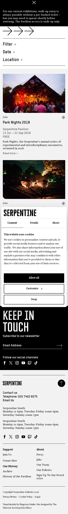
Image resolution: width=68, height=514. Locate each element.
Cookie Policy (25, 497)
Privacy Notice (10, 497)
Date (7, 52)
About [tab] (55, 223)
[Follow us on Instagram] (17, 363)
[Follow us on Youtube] (23, 363)
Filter (8, 44)
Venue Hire (10, 461)
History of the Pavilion (17, 476)
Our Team (42, 465)
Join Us (7, 454)
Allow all (34, 278)
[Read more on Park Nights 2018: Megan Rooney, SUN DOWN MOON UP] (34, 179)
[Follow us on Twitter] (11, 363)
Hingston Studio (27, 504)
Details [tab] (34, 223)
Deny (34, 299)
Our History (10, 466)
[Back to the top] (61, 383)
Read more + (10, 153)
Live (5, 117)
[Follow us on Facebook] (4, 363)
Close (34, 2)
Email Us (8, 400)
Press (39, 454)
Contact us (10, 392)
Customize (32, 288)
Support (8, 449)
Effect (28, 508)
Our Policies (44, 470)
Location (11, 60)
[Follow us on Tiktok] (36, 363)
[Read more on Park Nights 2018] (34, 93)
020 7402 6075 (27, 396)
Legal (37, 497)
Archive (7, 471)
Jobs (39, 460)
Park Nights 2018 (16, 122)
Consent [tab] (12, 223)
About (40, 449)
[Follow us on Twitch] (29, 363)
